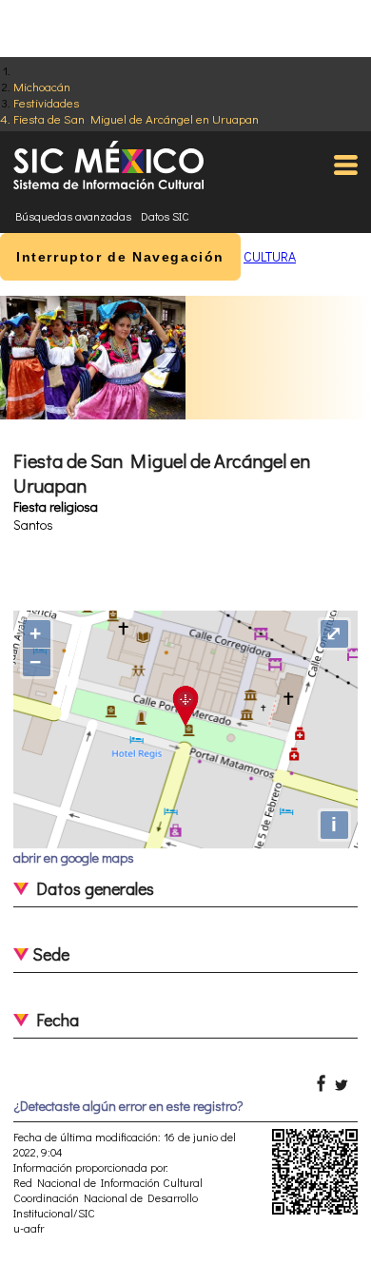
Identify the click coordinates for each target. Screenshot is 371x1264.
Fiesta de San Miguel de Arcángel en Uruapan (136, 118)
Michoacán (41, 86)
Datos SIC (165, 216)
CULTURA (270, 256)
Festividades (46, 102)
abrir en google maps (73, 857)
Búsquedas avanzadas (73, 216)
